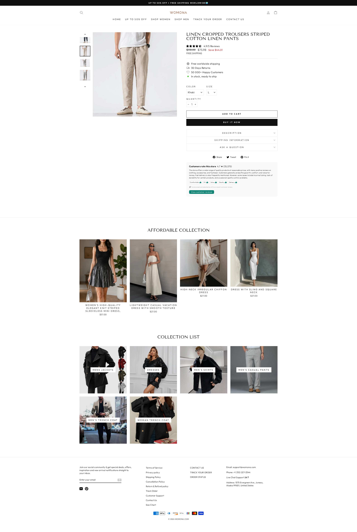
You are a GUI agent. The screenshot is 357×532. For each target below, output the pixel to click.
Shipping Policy (153, 477)
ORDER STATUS (198, 477)
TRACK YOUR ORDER (207, 19)
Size (209, 86)
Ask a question (232, 147)
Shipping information (231, 140)
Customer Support (155, 495)
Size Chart (151, 505)
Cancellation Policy (155, 481)
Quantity (193, 99)
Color (191, 86)
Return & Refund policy (157, 486)
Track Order (152, 491)
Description (232, 133)
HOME (117, 19)
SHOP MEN (182, 19)
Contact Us (151, 500)
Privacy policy (153, 472)
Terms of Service (154, 467)
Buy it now (232, 122)
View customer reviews (201, 192)
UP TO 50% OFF (136, 19)
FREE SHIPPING (194, 53)
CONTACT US (235, 19)
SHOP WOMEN (160, 19)
